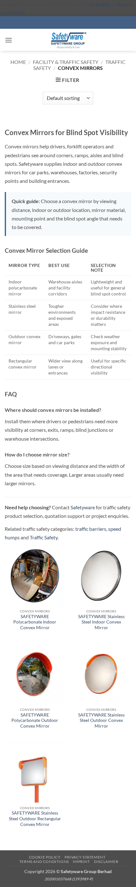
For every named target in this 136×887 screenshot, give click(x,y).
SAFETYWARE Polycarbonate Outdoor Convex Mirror (34, 720)
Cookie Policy (45, 857)
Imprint (81, 861)
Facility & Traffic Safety (65, 62)
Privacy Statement (85, 857)
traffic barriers (90, 529)
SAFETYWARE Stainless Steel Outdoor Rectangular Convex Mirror (35, 818)
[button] (8, 40)
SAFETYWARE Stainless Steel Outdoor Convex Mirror (101, 720)
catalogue (98, 4)
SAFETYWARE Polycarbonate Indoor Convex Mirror (34, 622)
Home (18, 62)
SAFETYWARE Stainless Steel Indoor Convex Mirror (101, 622)
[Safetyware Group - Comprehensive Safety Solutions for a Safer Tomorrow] (68, 40)
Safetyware (83, 507)
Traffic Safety (44, 537)
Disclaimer (106, 861)
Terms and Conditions (44, 861)
